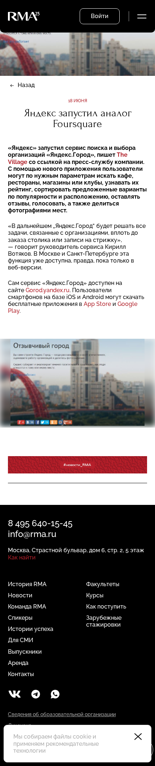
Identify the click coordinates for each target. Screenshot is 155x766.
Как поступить (106, 606)
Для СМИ (20, 640)
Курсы (94, 595)
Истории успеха (30, 629)
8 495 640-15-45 (40, 523)
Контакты (21, 674)
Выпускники (25, 651)
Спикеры (20, 617)
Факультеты (102, 584)
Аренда (18, 662)
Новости (20, 595)
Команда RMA (27, 606)
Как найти (22, 557)
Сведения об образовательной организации (62, 714)
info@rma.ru (32, 534)
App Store (97, 303)
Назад (26, 85)
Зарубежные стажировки (103, 621)
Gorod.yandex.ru (48, 290)
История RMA (27, 584)
